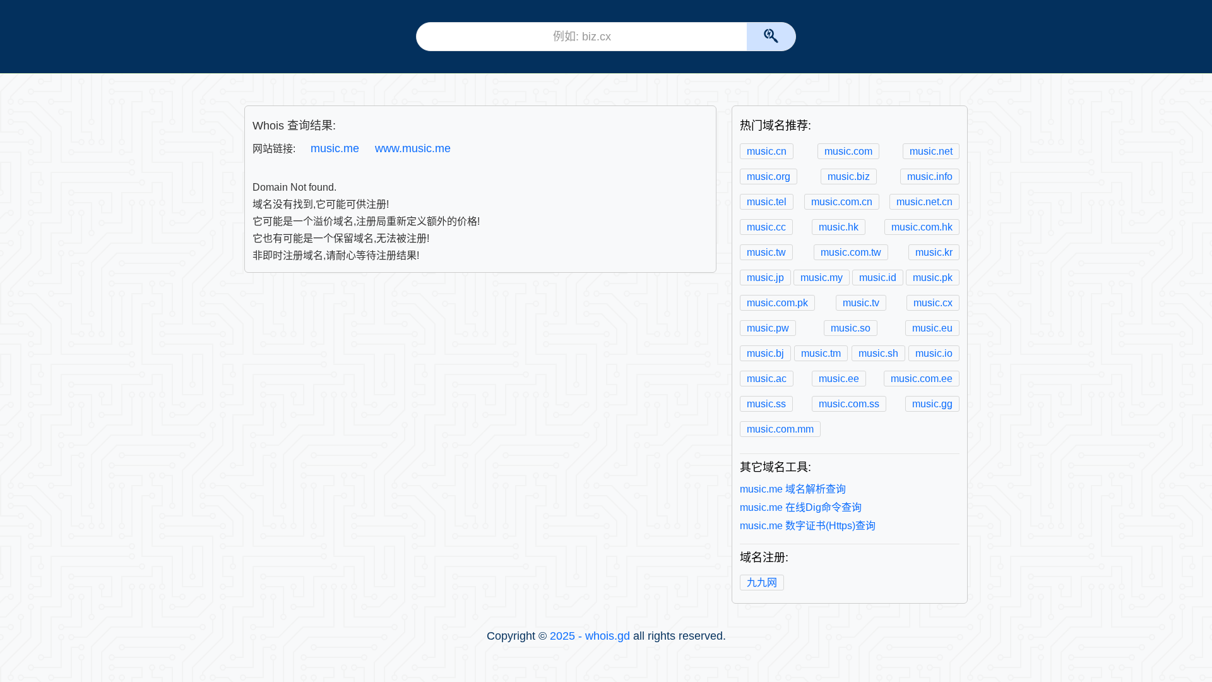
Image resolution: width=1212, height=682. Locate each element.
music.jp (765, 277)
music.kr (934, 252)
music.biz (849, 176)
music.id (877, 277)
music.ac (767, 378)
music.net (931, 151)
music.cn (767, 151)
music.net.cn (924, 201)
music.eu (932, 328)
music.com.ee (922, 378)
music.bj (765, 353)
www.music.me (413, 148)
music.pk (933, 277)
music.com (848, 151)
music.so (850, 328)
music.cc (766, 227)
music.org (768, 176)
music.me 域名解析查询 (793, 489)
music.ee (839, 378)
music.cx (933, 302)
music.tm (821, 353)
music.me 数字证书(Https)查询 (808, 525)
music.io (934, 353)
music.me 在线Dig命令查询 (801, 507)
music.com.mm (780, 429)
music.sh (878, 353)
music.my (821, 277)
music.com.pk (777, 302)
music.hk (838, 227)
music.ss (766, 403)
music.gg (932, 403)
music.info (930, 176)
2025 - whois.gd (590, 636)
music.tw (766, 252)
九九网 (762, 582)
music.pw (768, 328)
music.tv (861, 302)
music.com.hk (922, 227)
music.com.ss (849, 403)
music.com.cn (841, 201)
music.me (335, 148)
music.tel (767, 201)
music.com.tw (851, 252)
